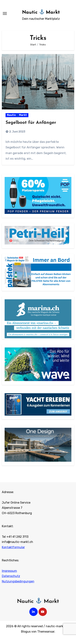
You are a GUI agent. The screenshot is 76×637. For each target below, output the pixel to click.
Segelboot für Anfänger (31, 122)
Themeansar (45, 631)
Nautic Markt (41, 12)
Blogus (26, 631)
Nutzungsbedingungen (18, 581)
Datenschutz (11, 576)
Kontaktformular (13, 547)
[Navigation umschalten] (5, 13)
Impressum (9, 571)
